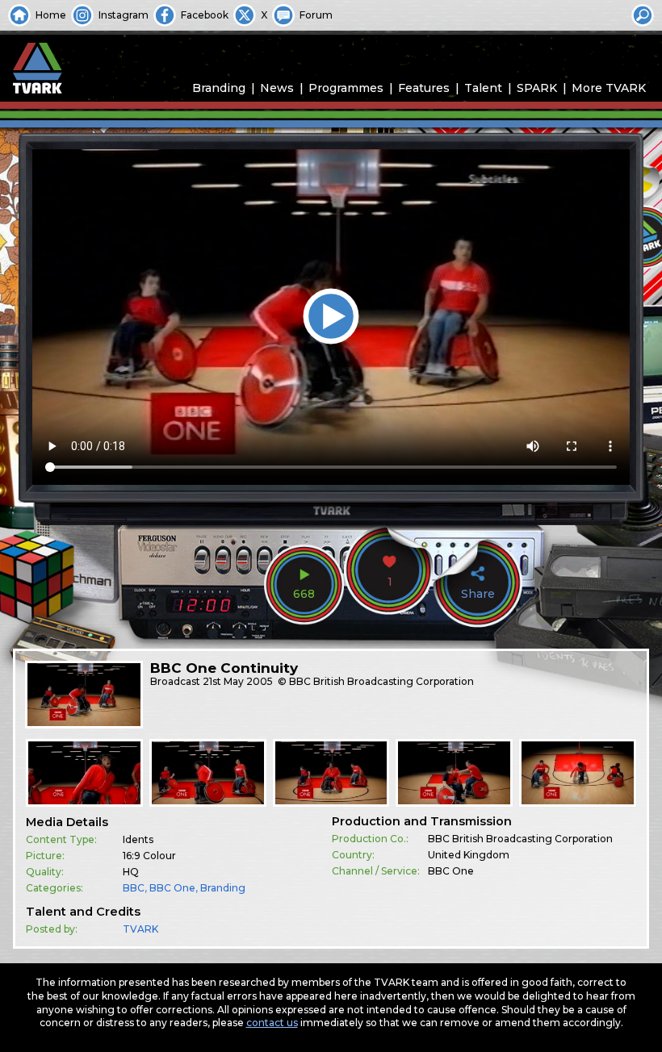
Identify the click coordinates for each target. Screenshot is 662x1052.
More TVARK (609, 88)
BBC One (172, 888)
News (277, 88)
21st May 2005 (238, 681)
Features (424, 88)
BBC (134, 888)
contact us (272, 1023)
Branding (218, 88)
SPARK (537, 88)
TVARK (140, 929)
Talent (483, 88)
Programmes (345, 88)
